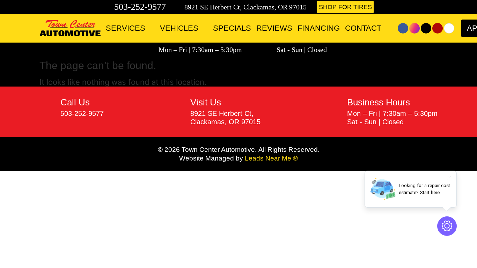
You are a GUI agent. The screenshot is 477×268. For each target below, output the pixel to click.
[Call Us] (47, 108)
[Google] (449, 28)
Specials (232, 28)
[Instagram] (414, 28)
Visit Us (205, 102)
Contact (363, 28)
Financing (319, 28)
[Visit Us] (177, 112)
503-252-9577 (140, 7)
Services (125, 28)
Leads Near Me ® (271, 158)
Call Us (75, 102)
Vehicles (179, 28)
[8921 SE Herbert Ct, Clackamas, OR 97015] (179, 7)
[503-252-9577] (107, 7)
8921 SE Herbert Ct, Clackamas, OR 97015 (245, 7)
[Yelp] (437, 28)
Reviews (274, 28)
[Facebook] (403, 28)
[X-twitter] (426, 28)
